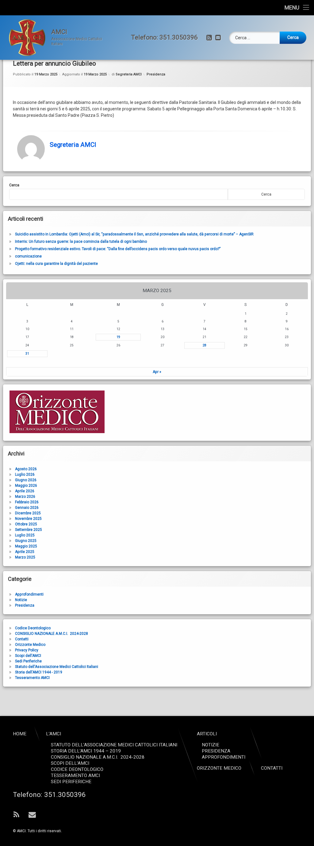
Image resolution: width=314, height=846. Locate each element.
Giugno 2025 (25, 541)
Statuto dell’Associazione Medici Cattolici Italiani (114, 745)
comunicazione (28, 256)
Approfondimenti (29, 594)
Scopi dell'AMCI (28, 656)
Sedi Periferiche (28, 661)
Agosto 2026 (26, 469)
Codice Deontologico (33, 628)
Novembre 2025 (28, 518)
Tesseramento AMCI (32, 678)
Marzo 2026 (25, 496)
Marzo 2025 (25, 557)
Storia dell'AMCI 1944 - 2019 (38, 672)
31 (27, 353)
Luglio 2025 (25, 535)
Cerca (14, 185)
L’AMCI (53, 734)
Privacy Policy (26, 650)
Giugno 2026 (25, 480)
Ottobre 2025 (26, 524)
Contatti (22, 639)
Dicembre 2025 (28, 513)
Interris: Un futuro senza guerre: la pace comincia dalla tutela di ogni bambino (81, 241)
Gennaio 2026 (27, 507)
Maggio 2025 (26, 546)
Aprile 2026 (24, 491)
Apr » (157, 372)
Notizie (21, 600)
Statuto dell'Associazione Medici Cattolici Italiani (56, 667)
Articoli (207, 734)
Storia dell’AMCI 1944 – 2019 (86, 751)
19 (118, 337)
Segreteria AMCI (129, 74)
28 (204, 345)
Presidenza (156, 74)
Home (19, 734)
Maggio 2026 (26, 485)
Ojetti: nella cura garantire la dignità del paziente (56, 263)
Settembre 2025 (28, 530)
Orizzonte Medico (30, 644)
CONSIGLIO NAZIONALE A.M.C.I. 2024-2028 (51, 633)
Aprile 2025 (24, 552)
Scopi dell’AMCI (70, 763)
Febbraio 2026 (27, 502)
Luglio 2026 (25, 474)
